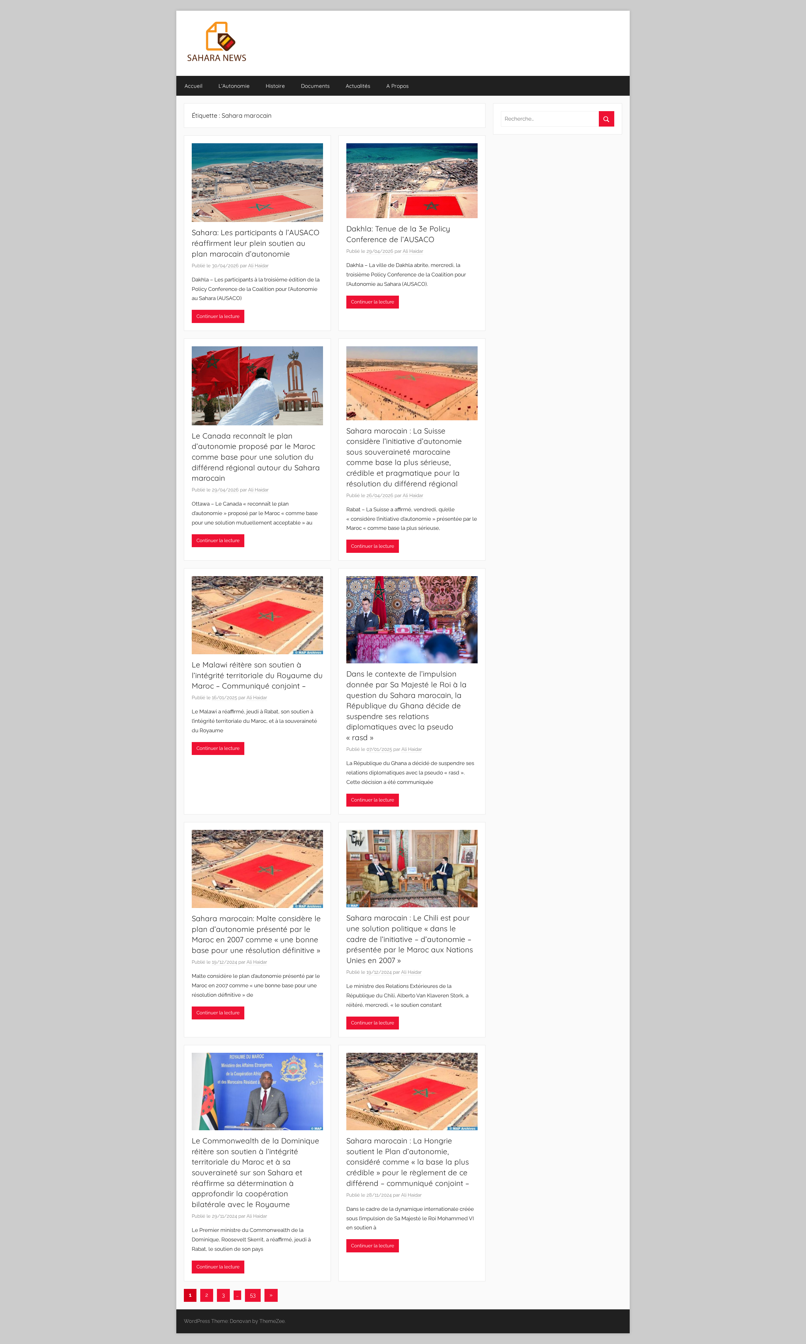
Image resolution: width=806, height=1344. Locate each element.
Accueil (193, 85)
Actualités (358, 85)
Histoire (275, 85)
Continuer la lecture (218, 316)
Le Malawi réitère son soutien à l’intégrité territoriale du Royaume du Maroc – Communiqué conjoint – (257, 675)
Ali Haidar (258, 266)
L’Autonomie (234, 85)
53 (253, 1295)
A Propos (397, 85)
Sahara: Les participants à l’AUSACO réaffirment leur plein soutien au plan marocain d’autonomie (255, 243)
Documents (315, 85)
